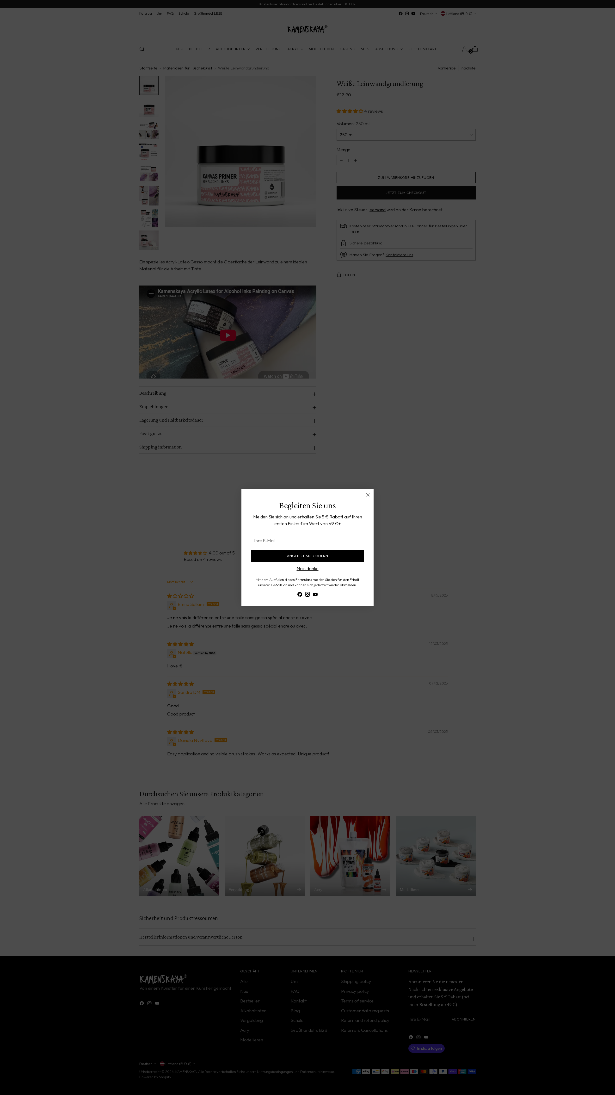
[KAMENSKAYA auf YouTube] (315, 595)
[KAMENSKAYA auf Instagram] (307, 595)
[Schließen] (368, 494)
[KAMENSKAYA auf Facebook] (300, 595)
